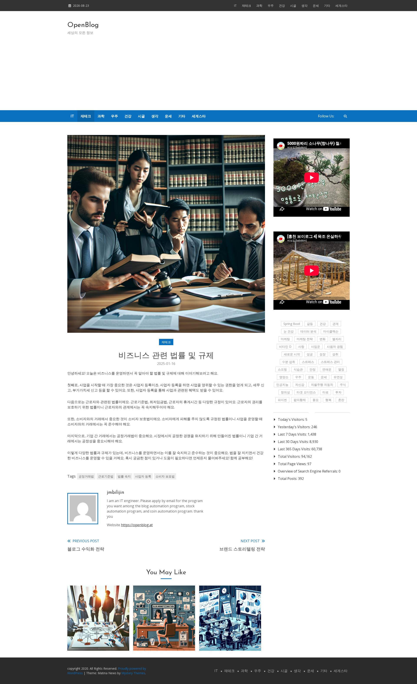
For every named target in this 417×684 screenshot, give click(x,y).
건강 (282, 5)
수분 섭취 (288, 362)
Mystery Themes (133, 673)
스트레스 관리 (330, 362)
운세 (316, 5)
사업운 (315, 346)
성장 (322, 354)
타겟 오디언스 (306, 392)
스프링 (282, 369)
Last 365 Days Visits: (294, 449)
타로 (326, 392)
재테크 (246, 5)
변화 (322, 339)
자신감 (299, 385)
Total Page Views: (292, 463)
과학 (259, 5)
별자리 (336, 339)
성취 (335, 354)
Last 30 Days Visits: (293, 441)
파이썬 (282, 400)
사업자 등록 (143, 476)
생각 (304, 5)
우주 (271, 5)
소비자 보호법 (165, 476)
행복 (328, 400)
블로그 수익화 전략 (164, 639)
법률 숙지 (124, 476)
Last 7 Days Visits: (293, 434)
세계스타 (341, 5)
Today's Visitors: (291, 419)
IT (235, 5)
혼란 (341, 400)
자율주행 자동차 (322, 385)
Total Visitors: (289, 456)
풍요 (316, 400)
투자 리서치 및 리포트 (230, 639)
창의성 (285, 392)
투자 (338, 392)
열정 (341, 369)
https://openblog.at (137, 525)
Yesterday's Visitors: (294, 426)
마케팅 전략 (305, 339)
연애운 (326, 369)
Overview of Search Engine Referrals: (308, 471)
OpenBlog (83, 25)
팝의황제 (300, 400)
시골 (293, 5)
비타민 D (285, 346)
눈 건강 (289, 331)
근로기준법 (105, 476)
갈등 (310, 324)
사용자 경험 (335, 346)
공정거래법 (86, 476)
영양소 (283, 377)
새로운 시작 (292, 354)
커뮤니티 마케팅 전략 (98, 639)
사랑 (301, 346)
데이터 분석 (308, 331)
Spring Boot (291, 324)
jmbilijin (115, 492)
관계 (336, 324)
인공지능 (282, 385)
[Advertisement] (208, 77)
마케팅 (285, 339)
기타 (327, 5)
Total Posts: (288, 478)
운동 (311, 377)
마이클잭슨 (330, 331)
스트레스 (308, 362)
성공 (310, 354)
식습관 (298, 369)
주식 (343, 385)
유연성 (338, 377)
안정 (312, 369)
